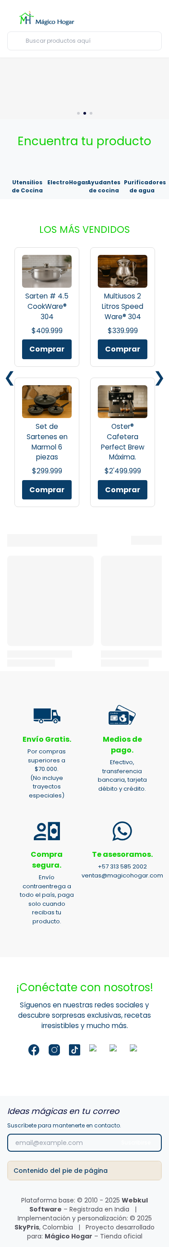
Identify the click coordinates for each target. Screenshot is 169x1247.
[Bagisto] (48, 17)
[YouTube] (94, 1049)
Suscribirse (136, 1142)
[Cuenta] (157, 18)
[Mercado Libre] (115, 1049)
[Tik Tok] (74, 1049)
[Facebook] (34, 1049)
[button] (141, 17)
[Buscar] (152, 40)
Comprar (46, 349)
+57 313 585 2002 (122, 866)
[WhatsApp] (135, 1049)
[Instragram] (54, 1049)
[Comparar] (126, 18)
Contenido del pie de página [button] (61, 1170)
